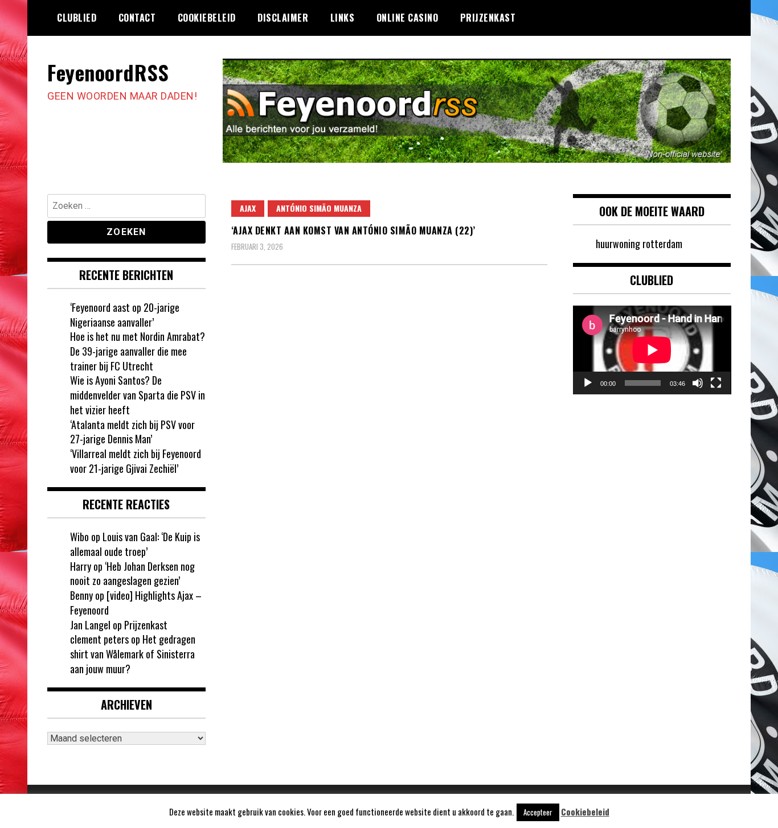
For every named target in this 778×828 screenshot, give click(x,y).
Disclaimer (282, 17)
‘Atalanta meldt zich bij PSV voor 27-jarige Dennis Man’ (132, 432)
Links (342, 17)
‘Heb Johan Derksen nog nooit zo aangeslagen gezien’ (132, 573)
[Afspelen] (587, 383)
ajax (248, 208)
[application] (652, 350)
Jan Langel (90, 624)
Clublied (76, 17)
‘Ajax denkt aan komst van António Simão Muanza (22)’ (353, 230)
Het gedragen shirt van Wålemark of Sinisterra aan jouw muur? (132, 653)
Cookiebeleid (207, 17)
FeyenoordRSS (108, 72)
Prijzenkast (488, 17)
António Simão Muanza (319, 208)
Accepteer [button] (537, 812)
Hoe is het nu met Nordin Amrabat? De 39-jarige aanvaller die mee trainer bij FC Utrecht (137, 351)
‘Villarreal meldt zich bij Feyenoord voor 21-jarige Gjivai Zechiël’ (135, 461)
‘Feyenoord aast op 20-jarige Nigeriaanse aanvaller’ (124, 314)
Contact (137, 17)
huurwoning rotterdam (639, 243)
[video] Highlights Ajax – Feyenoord (136, 602)
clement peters (99, 639)
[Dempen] (697, 383)
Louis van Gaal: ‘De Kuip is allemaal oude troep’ (135, 544)
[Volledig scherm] (716, 383)
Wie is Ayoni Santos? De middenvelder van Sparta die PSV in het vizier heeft (137, 395)
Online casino (407, 17)
